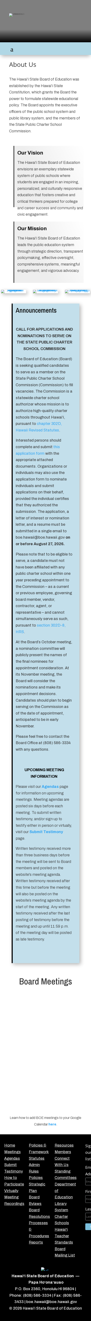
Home (9, 1145)
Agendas (50, 786)
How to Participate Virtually (14, 1184)
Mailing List (65, 1255)
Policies (36, 1178)
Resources (64, 1145)
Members (63, 1152)
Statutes (36, 1158)
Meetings (12, 1152)
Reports (36, 1242)
